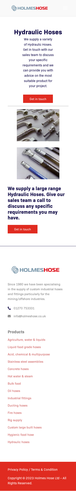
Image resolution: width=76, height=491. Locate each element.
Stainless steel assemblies (25, 361)
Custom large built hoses (25, 427)
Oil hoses (14, 390)
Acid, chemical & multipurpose (29, 354)
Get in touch (38, 99)
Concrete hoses (18, 369)
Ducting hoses (17, 405)
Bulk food (14, 383)
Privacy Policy (18, 469)
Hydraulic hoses (18, 442)
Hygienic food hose (21, 434)
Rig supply (15, 420)
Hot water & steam (20, 376)
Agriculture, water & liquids (26, 339)
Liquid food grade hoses (24, 347)
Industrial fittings (19, 398)
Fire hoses (14, 412)
